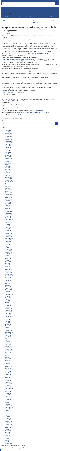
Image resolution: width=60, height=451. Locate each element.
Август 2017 (8, 296)
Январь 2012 (8, 401)
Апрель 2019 (8, 265)
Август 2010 (8, 427)
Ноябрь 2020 (8, 235)
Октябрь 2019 (8, 255)
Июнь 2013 (8, 374)
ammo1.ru (7, 101)
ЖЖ (13, 101)
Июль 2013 (8, 373)
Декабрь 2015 (8, 327)
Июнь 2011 (8, 412)
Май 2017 (7, 301)
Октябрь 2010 (8, 424)
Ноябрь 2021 (8, 216)
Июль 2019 (8, 260)
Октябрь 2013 (8, 368)
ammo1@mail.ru (39, 110)
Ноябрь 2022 (8, 197)
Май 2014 (7, 357)
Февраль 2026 (8, 136)
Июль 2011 (8, 410)
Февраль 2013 (8, 380)
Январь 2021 (8, 232)
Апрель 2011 (8, 415)
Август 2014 (8, 352)
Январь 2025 (8, 157)
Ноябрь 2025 (8, 141)
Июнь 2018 (8, 280)
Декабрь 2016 (8, 308)
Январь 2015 (8, 344)
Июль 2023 (8, 185)
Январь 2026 (8, 138)
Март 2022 (7, 210)
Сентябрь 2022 (9, 200)
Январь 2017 (8, 307)
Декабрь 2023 (8, 177)
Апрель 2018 (8, 283)
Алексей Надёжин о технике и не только (23, 9)
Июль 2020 (8, 241)
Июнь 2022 (8, 205)
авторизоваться (29, 121)
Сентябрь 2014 (9, 351)
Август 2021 (8, 221)
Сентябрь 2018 (9, 275)
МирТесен (20, 101)
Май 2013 (7, 376)
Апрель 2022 (8, 208)
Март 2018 (7, 285)
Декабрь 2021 (8, 214)
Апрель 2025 (8, 152)
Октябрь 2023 (8, 180)
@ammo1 (26, 110)
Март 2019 (7, 266)
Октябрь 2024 (8, 161)
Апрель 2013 (8, 377)
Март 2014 (7, 360)
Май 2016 (7, 319)
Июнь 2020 (8, 243)
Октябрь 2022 (8, 199)
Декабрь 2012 (8, 383)
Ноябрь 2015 (8, 329)
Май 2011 (7, 413)
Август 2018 (8, 277)
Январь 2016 (8, 326)
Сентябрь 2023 (9, 182)
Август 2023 (8, 183)
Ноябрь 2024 (8, 160)
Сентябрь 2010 (9, 426)
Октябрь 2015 (8, 330)
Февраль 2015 (8, 343)
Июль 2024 (8, 166)
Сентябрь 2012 (9, 388)
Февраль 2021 (8, 230)
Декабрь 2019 (8, 252)
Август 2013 (8, 371)
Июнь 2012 (8, 393)
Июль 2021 (8, 222)
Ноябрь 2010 (8, 423)
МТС (18, 115)
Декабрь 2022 (8, 196)
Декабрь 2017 (8, 290)
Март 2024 (7, 172)
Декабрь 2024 (8, 158)
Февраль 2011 (8, 418)
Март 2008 (7, 441)
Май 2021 (7, 225)
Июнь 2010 (8, 430)
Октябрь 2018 (8, 274)
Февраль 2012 (8, 399)
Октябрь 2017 (8, 293)
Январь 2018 (8, 288)
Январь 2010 (8, 437)
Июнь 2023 (8, 186)
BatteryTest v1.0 (48, 16)
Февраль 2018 (8, 286)
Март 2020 (7, 247)
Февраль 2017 (8, 305)
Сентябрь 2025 (9, 144)
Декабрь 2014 (8, 346)
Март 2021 (7, 229)
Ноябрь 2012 (8, 385)
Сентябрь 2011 (9, 407)
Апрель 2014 (8, 358)
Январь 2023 (8, 194)
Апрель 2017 (8, 302)
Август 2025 (8, 146)
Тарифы (22, 115)
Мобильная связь (12, 115)
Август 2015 (8, 333)
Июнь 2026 (8, 130)
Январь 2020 (8, 250)
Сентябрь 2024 (9, 163)
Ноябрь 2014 (8, 347)
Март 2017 (7, 304)
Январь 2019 (8, 269)
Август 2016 (8, 315)
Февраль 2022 (8, 211)
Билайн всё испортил (9, 21)
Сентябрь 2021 (9, 219)
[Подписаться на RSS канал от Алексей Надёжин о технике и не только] (5, 1)
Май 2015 (7, 338)
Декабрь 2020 (8, 233)
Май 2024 (7, 169)
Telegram (25, 101)
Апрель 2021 (8, 227)
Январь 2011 (8, 419)
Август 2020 (8, 239)
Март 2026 (7, 135)
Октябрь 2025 (8, 142)
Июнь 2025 (8, 149)
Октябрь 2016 (8, 311)
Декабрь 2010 (8, 421)
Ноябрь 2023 (8, 178)
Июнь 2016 (8, 318)
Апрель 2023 (8, 189)
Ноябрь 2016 (8, 310)
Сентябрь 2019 (9, 257)
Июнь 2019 (8, 261)
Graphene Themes (22, 448)
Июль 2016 (8, 316)
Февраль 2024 (8, 174)
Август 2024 (8, 164)
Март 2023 (7, 191)
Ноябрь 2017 (8, 291)
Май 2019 (7, 263)
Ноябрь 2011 (8, 404)
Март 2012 (7, 398)
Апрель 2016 (8, 321)
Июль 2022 (8, 203)
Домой (4, 16)
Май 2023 (7, 188)
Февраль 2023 (8, 193)
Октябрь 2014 (8, 349)
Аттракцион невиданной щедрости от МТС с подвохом (35, 112)
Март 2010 (7, 435)
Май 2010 (7, 432)
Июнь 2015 (8, 337)
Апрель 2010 (8, 434)
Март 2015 (7, 341)
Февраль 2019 (8, 268)
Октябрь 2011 (8, 405)
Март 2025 (7, 153)
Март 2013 (7, 379)
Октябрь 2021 (8, 218)
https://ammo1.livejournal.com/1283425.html (13, 92)
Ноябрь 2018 (8, 272)
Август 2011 (8, 409)
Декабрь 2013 (8, 365)
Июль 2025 (8, 147)
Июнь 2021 (8, 224)
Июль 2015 (8, 335)
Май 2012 (7, 394)
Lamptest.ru (5, 104)
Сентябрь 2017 (9, 294)
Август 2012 (8, 390)
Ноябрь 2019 (8, 254)
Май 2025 (7, 150)
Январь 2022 (8, 213)
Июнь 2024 (8, 167)
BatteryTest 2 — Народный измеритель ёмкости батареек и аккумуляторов (25, 16)
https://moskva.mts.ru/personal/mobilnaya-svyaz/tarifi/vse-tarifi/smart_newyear (21, 59)
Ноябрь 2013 (8, 366)
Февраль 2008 (8, 443)
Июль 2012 (8, 391)
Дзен (15, 101)
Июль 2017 (8, 297)
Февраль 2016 (8, 324)
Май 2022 (7, 207)
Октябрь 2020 (8, 236)
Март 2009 (7, 438)
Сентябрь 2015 (9, 332)
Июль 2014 (8, 354)
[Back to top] (0, 450)
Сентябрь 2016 (9, 313)
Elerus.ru (4, 107)
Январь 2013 (8, 382)
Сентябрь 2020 (9, 238)
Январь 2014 (8, 363)
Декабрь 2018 (8, 271)
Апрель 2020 (8, 246)
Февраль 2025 (8, 155)
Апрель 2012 (8, 396)
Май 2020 (7, 244)
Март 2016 (7, 322)
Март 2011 (7, 416)
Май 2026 (7, 131)
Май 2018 (7, 282)
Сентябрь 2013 (9, 369)
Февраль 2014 (8, 362)
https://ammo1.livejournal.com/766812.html (38, 53)
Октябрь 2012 (8, 387)
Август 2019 (8, 258)
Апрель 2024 (8, 171)
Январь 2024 (8, 175)
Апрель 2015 (8, 340)
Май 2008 (7, 440)
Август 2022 (8, 202)
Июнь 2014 (8, 355)
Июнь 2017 (8, 299)
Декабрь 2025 (8, 139)
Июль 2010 (8, 429)
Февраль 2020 (8, 249)
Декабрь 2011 (8, 402)
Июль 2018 (8, 279)
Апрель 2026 (8, 133)
